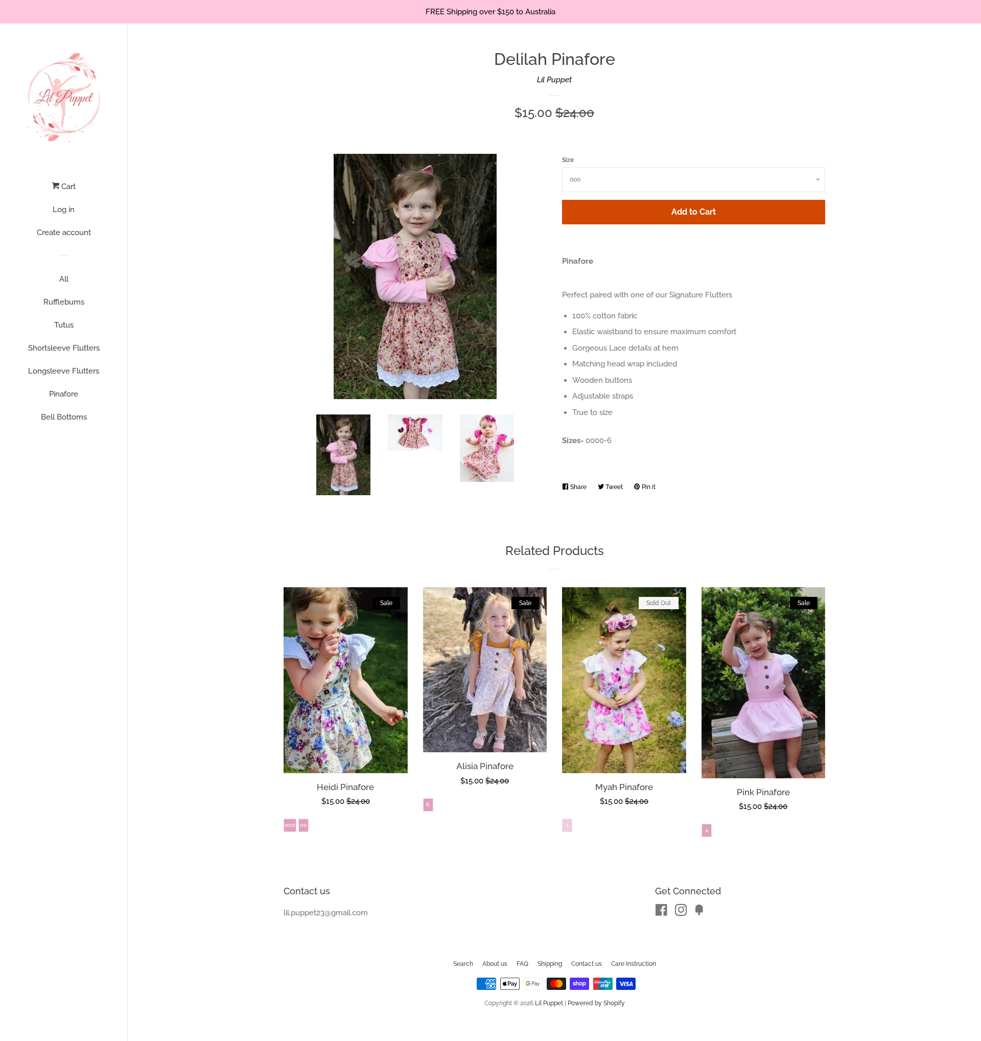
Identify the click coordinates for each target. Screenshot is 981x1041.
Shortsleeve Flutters (64, 348)
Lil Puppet (554, 79)
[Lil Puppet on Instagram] (681, 912)
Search (463, 963)
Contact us (586, 963)
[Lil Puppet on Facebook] (661, 912)
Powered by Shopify (596, 1003)
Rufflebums (63, 302)
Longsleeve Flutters (63, 371)
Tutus (64, 325)
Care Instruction (633, 963)
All (63, 279)
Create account (64, 232)
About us (494, 963)
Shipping (550, 963)
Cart (67, 186)
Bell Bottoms (64, 417)
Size (568, 160)
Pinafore (63, 394)
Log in (64, 209)
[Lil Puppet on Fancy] (699, 912)
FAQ (522, 963)
